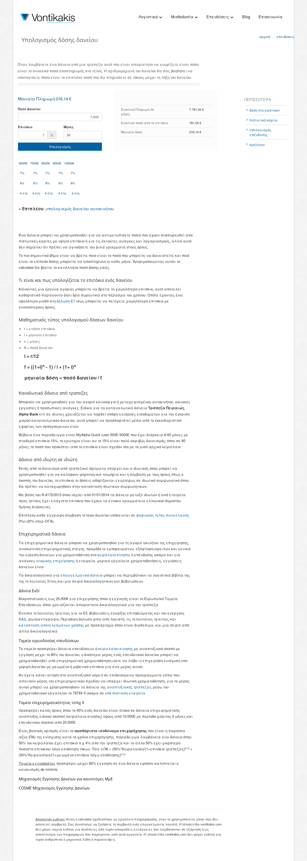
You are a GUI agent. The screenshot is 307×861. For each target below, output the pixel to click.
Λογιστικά (149, 16)
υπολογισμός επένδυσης (260, 132)
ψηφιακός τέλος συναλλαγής (162, 515)
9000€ (57, 163)
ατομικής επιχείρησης (55, 560)
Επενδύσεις (218, 16)
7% (22, 173)
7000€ (34, 163)
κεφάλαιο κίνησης (113, 554)
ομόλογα (257, 144)
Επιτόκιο (25, 127)
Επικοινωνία (270, 16)
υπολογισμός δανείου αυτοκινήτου (80, 208)
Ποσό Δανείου (29, 109)
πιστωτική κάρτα (263, 120)
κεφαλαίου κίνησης (115, 648)
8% (22, 183)
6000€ (23, 163)
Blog (246, 16)
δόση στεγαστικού (264, 110)
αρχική (264, 36)
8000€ (45, 163)
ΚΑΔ (22, 618)
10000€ (69, 163)
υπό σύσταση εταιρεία (125, 692)
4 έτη (24, 193)
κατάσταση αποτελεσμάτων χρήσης (51, 624)
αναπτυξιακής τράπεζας (129, 686)
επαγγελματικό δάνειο (81, 575)
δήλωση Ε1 (66, 300)
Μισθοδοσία (182, 16)
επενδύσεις (281, 36)
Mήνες (69, 127)
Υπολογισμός (60, 146)
